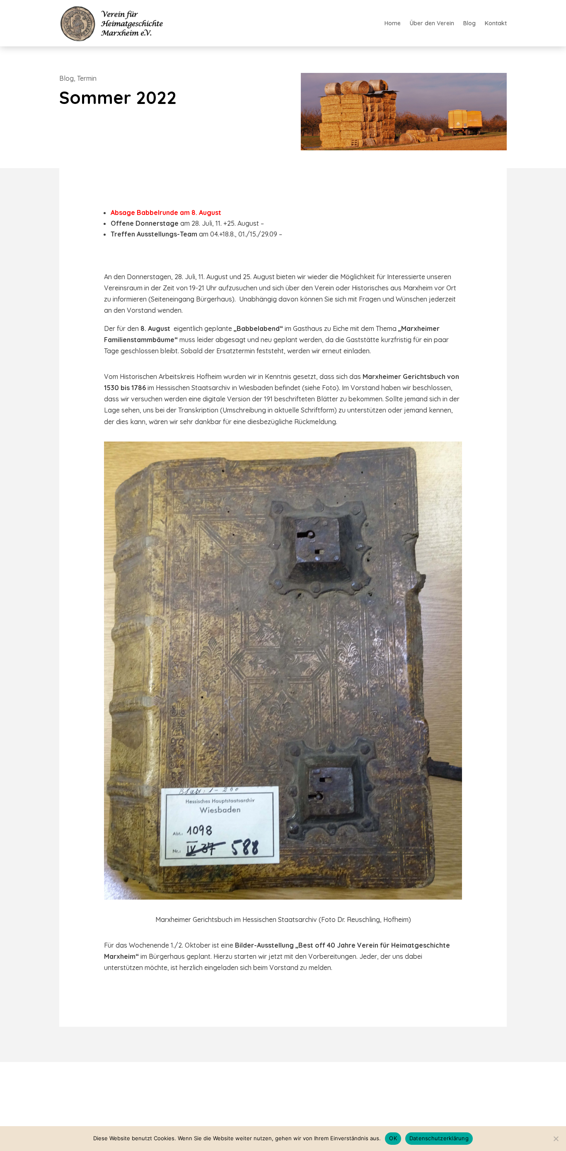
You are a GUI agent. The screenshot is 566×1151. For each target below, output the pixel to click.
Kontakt (496, 23)
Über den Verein (432, 23)
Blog (469, 23)
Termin (87, 78)
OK (393, 1138)
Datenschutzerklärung (439, 1138)
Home (393, 23)
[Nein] (555, 1138)
